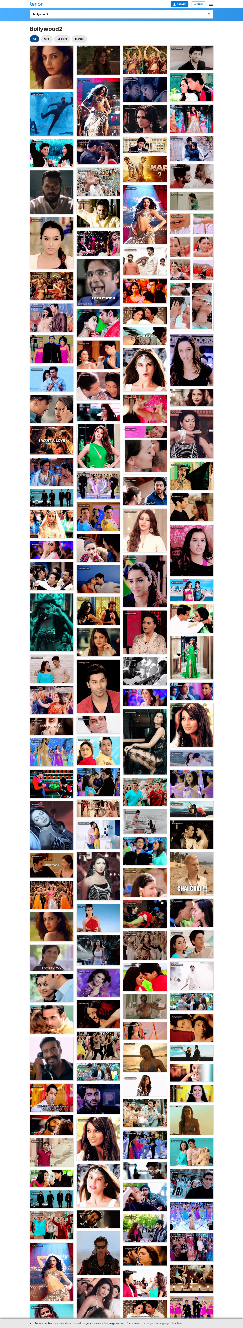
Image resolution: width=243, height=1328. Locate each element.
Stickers (62, 38)
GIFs (46, 38)
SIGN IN (198, 4)
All (34, 38)
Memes (79, 38)
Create (181, 4)
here (179, 1323)
